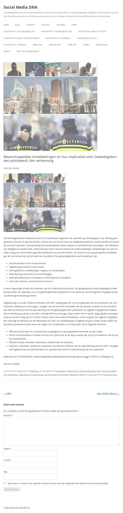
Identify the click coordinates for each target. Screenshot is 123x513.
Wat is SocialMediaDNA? (28, 51)
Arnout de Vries (110, 374)
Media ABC (37, 45)
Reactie (8, 415)
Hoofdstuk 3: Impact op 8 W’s (92, 31)
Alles (17, 25)
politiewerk (13, 374)
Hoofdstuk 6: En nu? (87, 38)
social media (38, 374)
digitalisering (72, 371)
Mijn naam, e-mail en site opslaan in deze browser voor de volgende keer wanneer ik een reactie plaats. (58, 483)
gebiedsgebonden (87, 371)
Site (5, 471)
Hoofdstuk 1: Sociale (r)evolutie (19, 31)
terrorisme (64, 374)
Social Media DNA (21, 7)
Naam (7, 448)
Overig (86, 45)
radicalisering (25, 374)
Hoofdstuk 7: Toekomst (15, 45)
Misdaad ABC (55, 45)
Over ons (72, 45)
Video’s (7, 51)
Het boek (61, 25)
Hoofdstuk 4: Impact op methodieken (21, 38)
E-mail (7, 460)
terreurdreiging (51, 374)
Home (6, 25)
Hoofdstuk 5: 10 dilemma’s (58, 38)
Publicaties (34, 371)
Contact (30, 25)
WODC (16, 363)
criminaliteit (61, 371)
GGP (99, 371)
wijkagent (74, 374)
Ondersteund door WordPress (17, 507)
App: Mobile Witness (108, 393)
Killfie (7, 393)
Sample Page (101, 45)
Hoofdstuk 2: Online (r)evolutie (56, 31)
